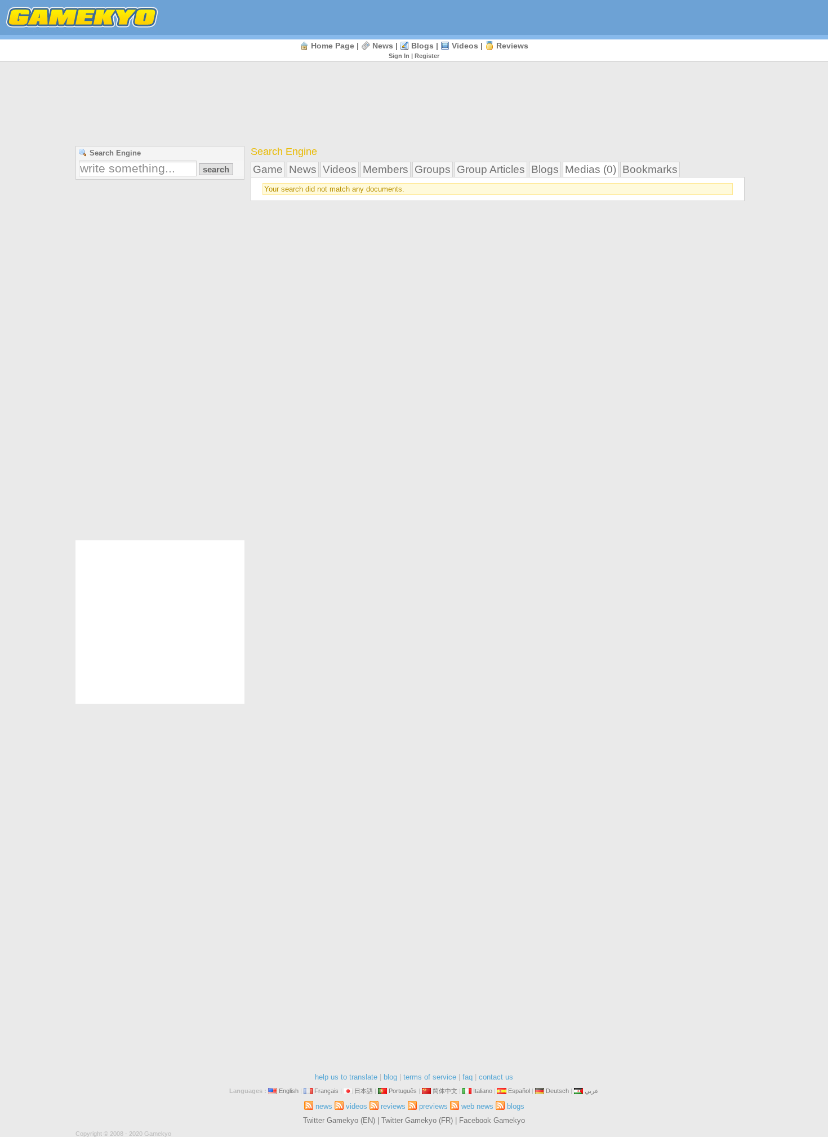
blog (390, 1077)
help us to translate (346, 1077)
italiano (482, 1090)
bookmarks (650, 169)
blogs (422, 45)
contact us (496, 1077)
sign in (399, 55)
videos (465, 45)
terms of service (429, 1077)
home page (332, 45)
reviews (512, 45)
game (268, 169)
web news (477, 1106)
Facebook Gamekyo (492, 1120)
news (382, 45)
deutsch (557, 1090)
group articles (491, 169)
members (385, 169)
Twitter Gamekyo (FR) (417, 1120)
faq (467, 1077)
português (403, 1090)
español (519, 1090)
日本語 (363, 1090)
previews (433, 1106)
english (289, 1090)
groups (433, 169)
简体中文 (445, 1090)
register (427, 55)
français (326, 1090)
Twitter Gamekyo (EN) (339, 1120)
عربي (592, 1090)
